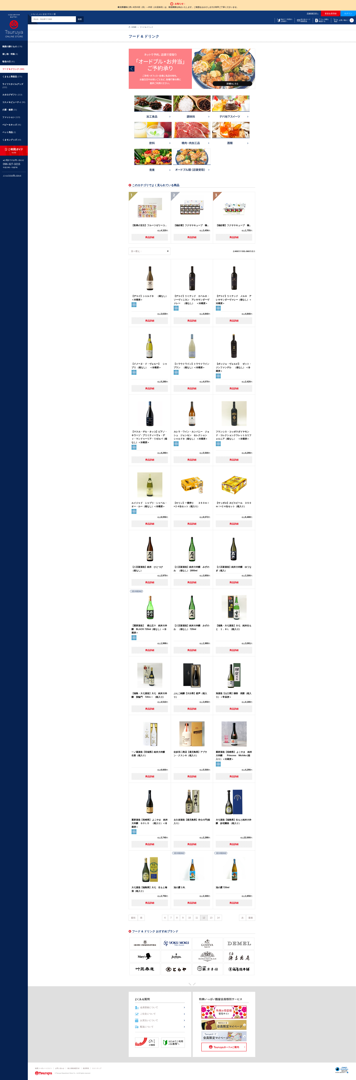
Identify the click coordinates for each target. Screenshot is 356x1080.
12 (204, 918)
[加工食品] (153, 108)
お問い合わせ (59, 1068)
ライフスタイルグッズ (12, 85)
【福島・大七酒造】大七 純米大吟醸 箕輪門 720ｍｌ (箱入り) (149, 695)
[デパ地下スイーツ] (231, 108)
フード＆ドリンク (13, 69)
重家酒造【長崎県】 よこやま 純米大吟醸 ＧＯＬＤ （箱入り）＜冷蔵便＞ (150, 823)
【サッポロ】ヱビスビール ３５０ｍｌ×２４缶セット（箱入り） (233, 505)
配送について (147, 1027)
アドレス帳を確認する (324, 20)
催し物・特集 (10, 54)
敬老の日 (8, 61)
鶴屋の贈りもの (12, 46)
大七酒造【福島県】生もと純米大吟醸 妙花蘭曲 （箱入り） (233, 822)
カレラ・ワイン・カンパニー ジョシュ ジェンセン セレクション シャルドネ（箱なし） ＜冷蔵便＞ (191, 435)
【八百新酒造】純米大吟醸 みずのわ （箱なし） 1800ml (191, 569)
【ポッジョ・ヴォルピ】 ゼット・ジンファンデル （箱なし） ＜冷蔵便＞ (233, 367)
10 (189, 918)
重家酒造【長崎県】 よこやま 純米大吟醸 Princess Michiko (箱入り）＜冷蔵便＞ (234, 755)
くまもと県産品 (12, 76)
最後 (250, 918)
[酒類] (231, 135)
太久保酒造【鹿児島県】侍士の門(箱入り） (192, 822)
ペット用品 (9, 132)
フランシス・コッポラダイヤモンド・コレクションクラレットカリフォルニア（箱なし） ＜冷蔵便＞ (233, 435)
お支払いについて (149, 1020)
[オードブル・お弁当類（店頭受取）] (192, 162)
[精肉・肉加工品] (192, 135)
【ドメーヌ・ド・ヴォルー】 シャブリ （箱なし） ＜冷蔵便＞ (149, 366)
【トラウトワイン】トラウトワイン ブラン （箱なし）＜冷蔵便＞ (192, 366)
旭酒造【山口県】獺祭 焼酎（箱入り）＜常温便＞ (233, 695)
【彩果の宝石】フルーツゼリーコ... (149, 225)
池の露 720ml (222, 887)
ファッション (11, 117)
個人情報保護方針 (73, 1068)
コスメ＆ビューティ (13, 102)
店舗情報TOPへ (312, 13)
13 (211, 918)
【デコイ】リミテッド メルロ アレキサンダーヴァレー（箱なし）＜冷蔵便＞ (233, 299)
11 (197, 918)
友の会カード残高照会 (306, 20)
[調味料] (192, 108)
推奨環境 (86, 1068)
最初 (133, 918)
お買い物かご (345, 20)
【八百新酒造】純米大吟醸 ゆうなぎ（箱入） (233, 569)
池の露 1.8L (179, 887)
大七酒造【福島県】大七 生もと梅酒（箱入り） (149, 889)
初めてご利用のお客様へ (286, 20)
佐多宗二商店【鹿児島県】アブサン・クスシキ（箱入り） (190, 754)
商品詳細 (149, 237)
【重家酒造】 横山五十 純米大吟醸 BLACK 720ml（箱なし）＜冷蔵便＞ (149, 629)
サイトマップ (96, 1068)
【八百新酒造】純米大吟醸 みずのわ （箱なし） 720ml (191, 627)
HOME (133, 27)
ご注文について (148, 1014)
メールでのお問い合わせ (12, 176)
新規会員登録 (331, 13)
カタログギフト (12, 94)
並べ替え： (136, 251)
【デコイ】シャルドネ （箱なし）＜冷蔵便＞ (150, 298)
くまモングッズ (11, 140)
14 (218, 918)
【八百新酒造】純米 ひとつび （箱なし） (148, 569)
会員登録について (149, 1007)
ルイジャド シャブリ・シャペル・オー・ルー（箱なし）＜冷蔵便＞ (149, 505)
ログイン (348, 13)
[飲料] (153, 135)
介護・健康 (9, 109)
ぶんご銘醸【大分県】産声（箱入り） (190, 695)
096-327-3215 (11, 164)
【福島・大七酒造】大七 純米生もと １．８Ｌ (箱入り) (233, 627)
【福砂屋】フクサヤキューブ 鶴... (191, 225)
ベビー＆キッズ (11, 124)
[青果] (153, 161)
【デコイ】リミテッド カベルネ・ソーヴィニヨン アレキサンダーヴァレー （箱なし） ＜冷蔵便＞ (191, 299)
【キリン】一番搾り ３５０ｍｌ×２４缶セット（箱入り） (191, 505)
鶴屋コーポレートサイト (43, 1068)
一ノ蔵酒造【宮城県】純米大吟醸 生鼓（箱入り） (149, 754)
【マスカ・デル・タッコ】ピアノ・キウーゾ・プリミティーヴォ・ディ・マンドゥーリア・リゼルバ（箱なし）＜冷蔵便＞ (149, 437)
